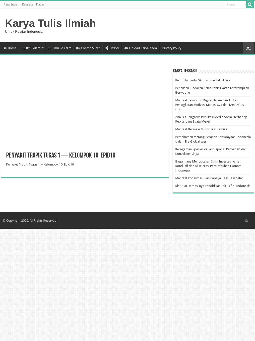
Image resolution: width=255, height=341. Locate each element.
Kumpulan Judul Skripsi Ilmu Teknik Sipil (203, 80)
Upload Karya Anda (143, 48)
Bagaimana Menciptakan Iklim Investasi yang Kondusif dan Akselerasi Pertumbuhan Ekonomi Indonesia (208, 166)
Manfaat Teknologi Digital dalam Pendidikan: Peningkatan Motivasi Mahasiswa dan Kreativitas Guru (209, 104)
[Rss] (246, 220)
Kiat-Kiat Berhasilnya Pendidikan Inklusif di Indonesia (213, 186)
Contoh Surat (90, 48)
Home (12, 48)
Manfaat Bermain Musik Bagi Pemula (201, 129)
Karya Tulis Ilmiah (50, 23)
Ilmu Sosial (60, 48)
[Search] (250, 4)
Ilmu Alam (33, 48)
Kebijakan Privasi (33, 4)
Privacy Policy (171, 48)
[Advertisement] (85, 107)
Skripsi (114, 48)
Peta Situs (10, 4)
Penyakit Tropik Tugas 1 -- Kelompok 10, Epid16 (40, 164)
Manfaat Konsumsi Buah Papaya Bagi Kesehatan (209, 178)
